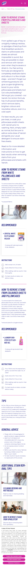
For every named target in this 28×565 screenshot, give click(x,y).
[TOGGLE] (25, 3)
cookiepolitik (10, 549)
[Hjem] (4, 3)
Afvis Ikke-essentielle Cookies (14, 559)
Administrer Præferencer (14, 562)
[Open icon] (21, 3)
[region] (14, 545)
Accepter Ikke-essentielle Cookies (14, 556)
